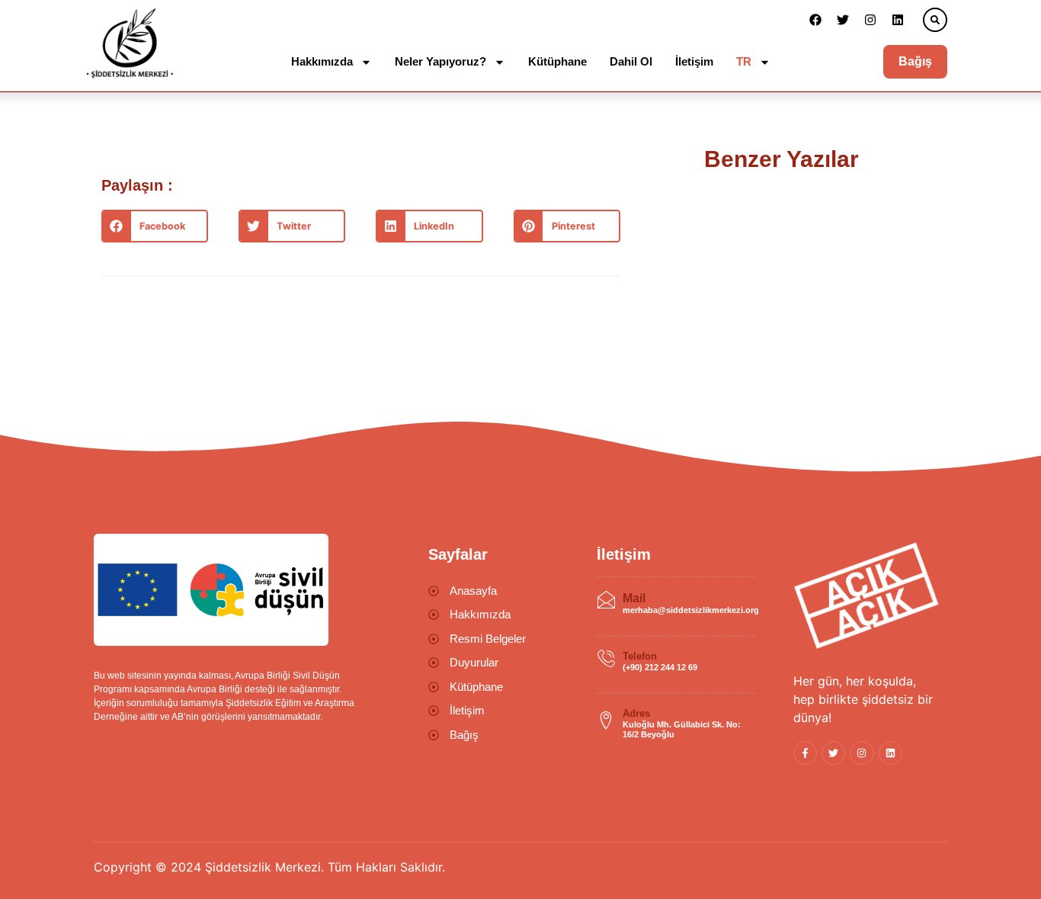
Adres (636, 713)
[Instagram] (870, 20)
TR (743, 61)
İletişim (694, 61)
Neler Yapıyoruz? (440, 61)
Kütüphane (557, 61)
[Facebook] (815, 20)
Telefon (640, 656)
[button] (935, 20)
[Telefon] (606, 659)
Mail (634, 598)
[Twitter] (843, 20)
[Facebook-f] (805, 753)
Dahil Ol (631, 61)
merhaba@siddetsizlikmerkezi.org (691, 610)
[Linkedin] (898, 20)
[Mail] (606, 600)
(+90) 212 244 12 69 (660, 667)
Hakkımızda (322, 61)
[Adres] (606, 720)
